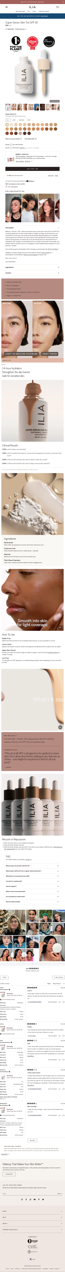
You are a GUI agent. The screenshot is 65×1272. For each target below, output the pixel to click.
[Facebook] (26, 1199)
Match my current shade (12, 139)
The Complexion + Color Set (24, 156)
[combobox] (23, 148)
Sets (34, 11)
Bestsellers (20, 11)
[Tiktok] (30, 1199)
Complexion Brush (52, 652)
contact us (28, 859)
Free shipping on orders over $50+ (16, 184)
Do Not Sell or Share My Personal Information (31, 1268)
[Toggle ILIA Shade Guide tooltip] (36, 139)
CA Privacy (17, 1268)
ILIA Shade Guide (29, 139)
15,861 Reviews (20, 29)
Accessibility (45, 1268)
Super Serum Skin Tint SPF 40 (21, 22)
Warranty (57, 1268)
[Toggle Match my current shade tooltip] (21, 139)
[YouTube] (35, 1199)
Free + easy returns (13, 186)
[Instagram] (22, 1199)
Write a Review (60, 978)
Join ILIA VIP (51, 175)
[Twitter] (43, 1199)
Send (59, 1193)
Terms (12, 1268)
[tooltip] (34, 1002)
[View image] (7, 107)
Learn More (9, 1174)
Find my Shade (44, 11)
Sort (49, 983)
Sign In (56, 175)
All (29, 11)
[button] (6, 7)
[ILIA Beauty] (32, 7)
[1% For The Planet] (32, 1241)
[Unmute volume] (60, 627)
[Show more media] (32, 964)
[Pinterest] (39, 1199)
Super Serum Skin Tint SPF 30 (14, 1077)
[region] (32, 67)
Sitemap (51, 1268)
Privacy (7, 1268)
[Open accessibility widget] (32, 1251)
